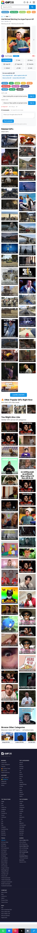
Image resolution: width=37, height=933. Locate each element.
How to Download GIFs (6, 909)
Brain (20, 819)
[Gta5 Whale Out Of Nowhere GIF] (9, 193)
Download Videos (23, 856)
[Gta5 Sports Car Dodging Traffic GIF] (27, 228)
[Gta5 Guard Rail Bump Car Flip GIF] (27, 311)
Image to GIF (4, 864)
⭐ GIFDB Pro (4, 779)
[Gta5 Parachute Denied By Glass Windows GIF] (27, 250)
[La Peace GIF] (22, 12)
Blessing (21, 829)
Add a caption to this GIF (20, 75)
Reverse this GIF (7, 78)
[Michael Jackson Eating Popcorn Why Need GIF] (9, 677)
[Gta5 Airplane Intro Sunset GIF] (9, 387)
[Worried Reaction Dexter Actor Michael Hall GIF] (27, 542)
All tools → (4, 840)
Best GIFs (21, 860)
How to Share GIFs (24, 846)
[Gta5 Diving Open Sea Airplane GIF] (9, 237)
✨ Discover (4, 770)
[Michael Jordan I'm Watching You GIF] (9, 451)
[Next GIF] (34, 40)
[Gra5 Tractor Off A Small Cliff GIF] (27, 239)
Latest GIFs (4, 762)
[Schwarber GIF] (5, 12)
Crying (2, 815)
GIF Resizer (4, 850)
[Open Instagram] (15, 931)
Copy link (4, 93)
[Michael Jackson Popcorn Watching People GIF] (27, 481)
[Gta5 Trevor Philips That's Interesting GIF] (27, 286)
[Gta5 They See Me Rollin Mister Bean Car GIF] (9, 261)
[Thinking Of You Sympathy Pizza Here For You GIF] (27, 663)
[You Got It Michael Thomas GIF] (9, 466)
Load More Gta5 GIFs (18, 395)
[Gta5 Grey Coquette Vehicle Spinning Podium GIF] (27, 322)
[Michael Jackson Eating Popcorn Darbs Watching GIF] (27, 428)
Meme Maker (4, 862)
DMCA (2, 898)
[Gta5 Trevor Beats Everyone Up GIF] (27, 202)
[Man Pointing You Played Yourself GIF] (27, 716)
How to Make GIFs (24, 840)
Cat (20, 770)
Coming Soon (22, 825)
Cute (20, 772)
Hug (2, 825)
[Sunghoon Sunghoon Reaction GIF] (27, 582)
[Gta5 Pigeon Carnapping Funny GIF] (27, 217)
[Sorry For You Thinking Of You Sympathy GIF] (27, 553)
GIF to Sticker (4, 866)
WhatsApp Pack (5, 870)
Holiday (21, 786)
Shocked (3, 833)
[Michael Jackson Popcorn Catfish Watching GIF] (27, 499)
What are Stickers (5, 915)
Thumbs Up (4, 813)
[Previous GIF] (3, 40)
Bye (2, 823)
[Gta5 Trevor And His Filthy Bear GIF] (27, 140)
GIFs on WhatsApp (23, 848)
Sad (2, 803)
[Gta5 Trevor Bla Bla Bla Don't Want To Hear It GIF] (9, 226)
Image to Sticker (5, 868)
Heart (20, 813)
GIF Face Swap (4, 842)
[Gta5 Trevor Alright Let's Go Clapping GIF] (9, 204)
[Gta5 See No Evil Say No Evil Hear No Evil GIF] (9, 302)
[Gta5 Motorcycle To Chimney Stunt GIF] (9, 215)
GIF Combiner (4, 860)
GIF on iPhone (22, 842)
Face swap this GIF (8, 75)
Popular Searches (5, 772)
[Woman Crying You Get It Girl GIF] (9, 640)
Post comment (8, 121)
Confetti (21, 811)
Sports (20, 796)
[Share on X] (21, 931)
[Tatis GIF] (29, 12)
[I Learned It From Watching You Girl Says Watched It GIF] (9, 520)
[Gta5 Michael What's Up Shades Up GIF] (9, 171)
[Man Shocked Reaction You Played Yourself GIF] (27, 452)
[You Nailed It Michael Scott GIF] (9, 505)
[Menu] (34, 2)
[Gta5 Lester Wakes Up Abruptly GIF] (27, 176)
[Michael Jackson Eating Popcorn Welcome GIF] (27, 631)
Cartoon (21, 768)
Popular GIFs (4, 917)
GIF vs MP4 (22, 854)
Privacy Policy (4, 900)
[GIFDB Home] (2, 16)
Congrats (3, 827)
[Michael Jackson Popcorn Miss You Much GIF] (27, 566)
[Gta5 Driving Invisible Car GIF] (27, 164)
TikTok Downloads (23, 858)
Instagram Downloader (6, 881)
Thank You (3, 807)
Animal (21, 762)
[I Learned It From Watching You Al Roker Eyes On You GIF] (27, 464)
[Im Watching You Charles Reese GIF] (9, 492)
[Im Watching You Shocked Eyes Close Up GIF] (9, 658)
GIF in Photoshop (23, 844)
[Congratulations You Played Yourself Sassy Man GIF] (27, 617)
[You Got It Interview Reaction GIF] (27, 698)
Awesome (21, 817)
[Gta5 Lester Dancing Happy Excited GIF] (9, 182)
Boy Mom (21, 831)
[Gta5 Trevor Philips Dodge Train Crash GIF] (9, 343)
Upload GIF (3, 781)
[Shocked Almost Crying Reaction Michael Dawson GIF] (9, 578)
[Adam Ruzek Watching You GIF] (27, 531)
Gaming (21, 782)
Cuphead (21, 805)
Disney (21, 776)
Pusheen (21, 794)
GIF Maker (3, 844)
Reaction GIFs (22, 862)
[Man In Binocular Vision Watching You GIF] (9, 480)
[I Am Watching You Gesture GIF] (27, 440)
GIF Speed (3, 856)
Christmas (21, 807)
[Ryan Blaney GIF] (14, 12)
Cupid (20, 803)
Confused (3, 817)
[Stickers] (24, 2)
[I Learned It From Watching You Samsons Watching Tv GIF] (9, 549)
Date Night (21, 827)
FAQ (2, 907)
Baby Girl (21, 823)
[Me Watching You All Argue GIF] (27, 516)
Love (20, 788)
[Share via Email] (28, 931)
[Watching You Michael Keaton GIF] (9, 427)
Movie (20, 790)
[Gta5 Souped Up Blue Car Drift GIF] (27, 299)
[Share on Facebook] (9, 931)
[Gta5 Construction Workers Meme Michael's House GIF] (27, 356)
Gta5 (7, 16)
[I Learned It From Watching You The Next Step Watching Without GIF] (9, 610)
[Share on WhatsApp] (3, 931)
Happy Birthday (23, 784)
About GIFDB (4, 892)
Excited (3, 811)
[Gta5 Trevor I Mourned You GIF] (9, 140)
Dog (20, 778)
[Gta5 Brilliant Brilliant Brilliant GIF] (27, 261)
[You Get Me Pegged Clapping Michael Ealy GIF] (27, 681)
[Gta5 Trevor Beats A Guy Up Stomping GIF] (9, 291)
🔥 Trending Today (5, 768)
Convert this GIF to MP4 (19, 78)
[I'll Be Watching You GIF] (9, 692)
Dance (21, 774)
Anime (21, 764)
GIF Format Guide (23, 852)
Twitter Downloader (5, 879)
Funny (20, 780)
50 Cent (21, 835)
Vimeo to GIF (4, 875)
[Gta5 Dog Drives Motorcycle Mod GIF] (27, 187)
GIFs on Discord (23, 850)
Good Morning (4, 829)
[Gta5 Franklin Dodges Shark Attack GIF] (9, 249)
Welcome (3, 835)
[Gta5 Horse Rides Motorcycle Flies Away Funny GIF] (9, 313)
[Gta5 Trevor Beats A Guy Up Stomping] (7, 409)
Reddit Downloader (5, 883)
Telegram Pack (4, 872)
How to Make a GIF (5, 913)
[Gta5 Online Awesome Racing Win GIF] (27, 333)
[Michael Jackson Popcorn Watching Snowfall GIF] (9, 439)
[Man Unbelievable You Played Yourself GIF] (27, 645)
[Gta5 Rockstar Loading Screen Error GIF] (27, 272)
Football (21, 809)
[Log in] (30, 2)
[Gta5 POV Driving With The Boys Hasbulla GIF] (9, 328)
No (2, 819)
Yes (2, 821)
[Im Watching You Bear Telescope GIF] (9, 595)
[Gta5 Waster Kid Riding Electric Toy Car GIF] (9, 355)
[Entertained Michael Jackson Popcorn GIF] (9, 708)
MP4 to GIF (3, 846)
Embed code (4, 99)
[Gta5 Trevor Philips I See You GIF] (27, 368)
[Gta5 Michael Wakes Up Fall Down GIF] (27, 344)
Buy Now (21, 833)
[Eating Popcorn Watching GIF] (27, 599)
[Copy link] (34, 931)
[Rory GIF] (34, 12)
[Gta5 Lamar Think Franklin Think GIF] (9, 157)
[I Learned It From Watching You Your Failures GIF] (9, 535)
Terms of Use (4, 902)
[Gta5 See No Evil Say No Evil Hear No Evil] (20, 409)
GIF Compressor (5, 848)
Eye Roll (3, 831)
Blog (2, 894)
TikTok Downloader (5, 877)
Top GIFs (3, 766)
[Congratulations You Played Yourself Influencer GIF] (9, 564)
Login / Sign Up (4, 777)
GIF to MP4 (3, 852)
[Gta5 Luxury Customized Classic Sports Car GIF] (9, 276)
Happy (2, 801)
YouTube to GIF (4, 874)
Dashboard (3, 783)
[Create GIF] (27, 2)
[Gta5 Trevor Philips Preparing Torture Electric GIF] (9, 372)
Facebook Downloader (6, 885)
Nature (21, 792)
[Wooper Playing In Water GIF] (9, 624)
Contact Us (4, 896)
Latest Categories (5, 764)
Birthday (21, 766)
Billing (2, 785)
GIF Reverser (4, 854)
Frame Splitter (4, 858)
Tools (3, 838)
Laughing (3, 809)
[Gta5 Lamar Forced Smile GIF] (27, 151)
